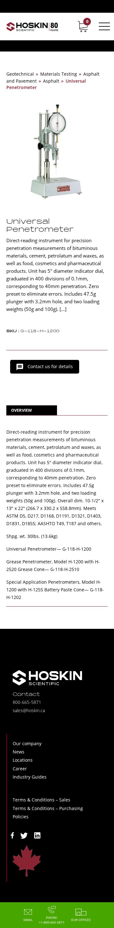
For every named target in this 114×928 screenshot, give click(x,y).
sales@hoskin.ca (29, 710)
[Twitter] (24, 835)
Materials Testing (58, 74)
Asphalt (51, 81)
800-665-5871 (27, 702)
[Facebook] (12, 835)
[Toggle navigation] (103, 26)
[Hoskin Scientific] (32, 26)
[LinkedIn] (37, 835)
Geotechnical (20, 74)
